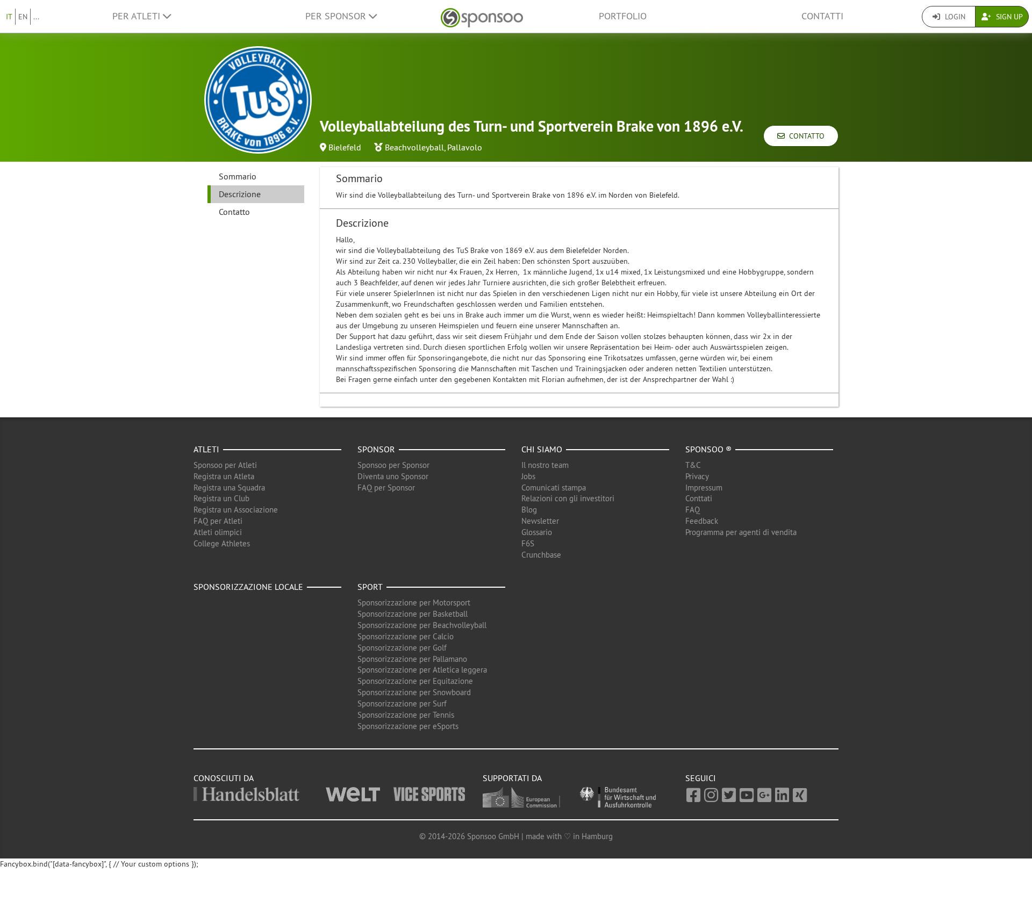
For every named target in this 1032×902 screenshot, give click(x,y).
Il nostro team (545, 465)
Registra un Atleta (224, 476)
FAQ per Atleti (218, 521)
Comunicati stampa (553, 487)
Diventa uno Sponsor (392, 476)
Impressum (703, 487)
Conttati (698, 498)
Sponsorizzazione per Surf (402, 703)
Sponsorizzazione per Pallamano (412, 659)
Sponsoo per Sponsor (393, 465)
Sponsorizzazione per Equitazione (415, 681)
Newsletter (540, 521)
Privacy (697, 476)
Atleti (206, 449)
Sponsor (376, 449)
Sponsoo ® (708, 449)
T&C (693, 465)
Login (954, 16)
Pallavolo (464, 147)
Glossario (536, 532)
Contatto (805, 136)
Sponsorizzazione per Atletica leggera (422, 670)
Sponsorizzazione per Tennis (405, 715)
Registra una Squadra (229, 487)
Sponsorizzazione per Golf (402, 648)
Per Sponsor (337, 16)
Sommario (237, 176)
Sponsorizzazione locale (248, 586)
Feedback (701, 521)
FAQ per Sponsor (386, 487)
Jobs (528, 476)
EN (22, 16)
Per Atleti (137, 16)
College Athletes (222, 543)
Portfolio (623, 16)
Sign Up (1008, 16)
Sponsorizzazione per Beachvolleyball (421, 625)
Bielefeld (344, 147)
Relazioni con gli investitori (567, 498)
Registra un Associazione (236, 509)
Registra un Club (221, 498)
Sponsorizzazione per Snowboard (414, 692)
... (36, 16)
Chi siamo (541, 449)
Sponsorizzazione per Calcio (405, 636)
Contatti (822, 16)
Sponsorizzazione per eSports (407, 726)
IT (9, 16)
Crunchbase (541, 555)
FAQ (692, 509)
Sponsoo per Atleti (225, 465)
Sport (370, 586)
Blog (529, 509)
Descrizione (240, 194)
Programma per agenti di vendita (741, 532)
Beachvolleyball (414, 147)
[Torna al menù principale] (482, 16)
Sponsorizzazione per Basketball (412, 614)
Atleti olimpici (218, 532)
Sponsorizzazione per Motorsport (413, 602)
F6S (527, 543)
